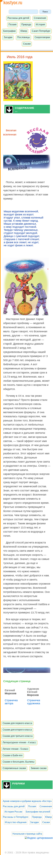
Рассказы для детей (18, 18)
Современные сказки (14, 768)
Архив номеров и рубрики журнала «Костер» (27, 801)
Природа (26, 24)
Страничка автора (11, 702)
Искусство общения (15, 822)
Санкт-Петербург (41, 31)
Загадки (8, 37)
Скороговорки (42, 37)
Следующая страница (16, 681)
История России (13, 811)
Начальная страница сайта (27, 834)
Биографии (9, 31)
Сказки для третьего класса (18, 736)
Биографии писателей (38, 811)
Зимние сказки (39, 768)
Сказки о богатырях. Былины (18, 761)
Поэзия (12, 24)
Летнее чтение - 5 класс (15, 749)
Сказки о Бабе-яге (13, 755)
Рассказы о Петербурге (15, 817)
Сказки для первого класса (17, 723)
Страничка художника (33, 702)
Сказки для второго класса (17, 729)
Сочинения (40, 18)
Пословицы (23, 37)
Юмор (23, 31)
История (40, 24)
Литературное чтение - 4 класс (19, 742)
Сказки (27, 43)
